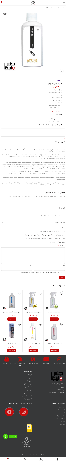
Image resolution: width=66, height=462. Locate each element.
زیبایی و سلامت (60, 410)
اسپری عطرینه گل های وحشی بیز (12, 312)
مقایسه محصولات (27, 393)
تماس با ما (29, 378)
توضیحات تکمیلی (60, 222)
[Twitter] (51, 125)
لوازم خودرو (62, 422)
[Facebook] (53, 125)
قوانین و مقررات (27, 399)
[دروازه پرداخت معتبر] (29, 428)
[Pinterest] (46, 125)
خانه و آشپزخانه (60, 416)
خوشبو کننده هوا (48, 8)
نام (63, 265)
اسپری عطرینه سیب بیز (54, 312)
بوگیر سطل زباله (12, 343)
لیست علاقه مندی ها (26, 396)
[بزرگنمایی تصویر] (61, 71)
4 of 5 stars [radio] (52, 242)
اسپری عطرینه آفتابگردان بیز (33, 312)
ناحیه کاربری (28, 387)
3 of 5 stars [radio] (53, 242)
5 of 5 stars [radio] (50, 242)
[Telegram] (40, 125)
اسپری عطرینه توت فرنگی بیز (54, 343)
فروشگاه (29, 375)
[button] (5, 436)
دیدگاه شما (61, 246)
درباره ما (29, 381)
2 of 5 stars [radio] (54, 242)
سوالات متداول (28, 384)
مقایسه (58, 114)
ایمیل (30, 265)
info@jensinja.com (54, 392)
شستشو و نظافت (57, 8)
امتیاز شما (61, 242)
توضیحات (62, 139)
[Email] (48, 125)
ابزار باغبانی (62, 425)
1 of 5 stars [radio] (56, 242)
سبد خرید (29, 390)
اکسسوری (62, 413)
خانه (64, 8)
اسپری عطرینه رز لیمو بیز (33, 343)
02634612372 (59, 390)
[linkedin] (44, 125)
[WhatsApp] (42, 125)
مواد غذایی (62, 407)
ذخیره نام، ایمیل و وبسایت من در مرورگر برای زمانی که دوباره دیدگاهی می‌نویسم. (42, 272)
